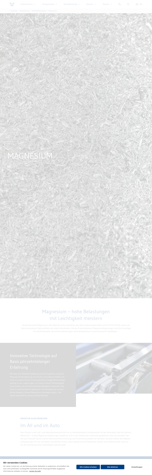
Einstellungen (137, 467)
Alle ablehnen (112, 467)
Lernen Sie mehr (35, 471)
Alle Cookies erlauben (88, 467)
